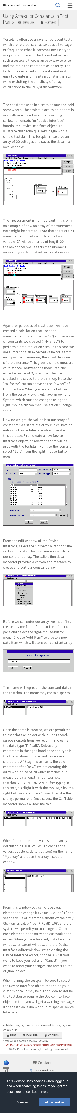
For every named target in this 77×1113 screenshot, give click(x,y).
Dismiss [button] (22, 1102)
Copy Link (50, 22)
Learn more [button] (40, 1091)
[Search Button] (57, 5)
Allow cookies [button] (55, 1102)
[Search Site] (70, 5)
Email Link (28, 22)
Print (13, 1035)
